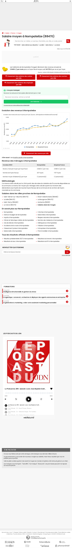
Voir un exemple (66, 255)
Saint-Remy (49, 44)
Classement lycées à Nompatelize (15, 228)
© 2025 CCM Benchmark (58, 534)
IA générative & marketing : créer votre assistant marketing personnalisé (29, 302)
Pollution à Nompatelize (46, 225)
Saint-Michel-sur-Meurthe (30, 44)
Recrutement (41, 532)
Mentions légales (37, 534)
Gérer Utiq (9, 534)
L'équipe (16, 532)
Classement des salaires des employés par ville (19, 83)
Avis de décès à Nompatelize (14, 223)
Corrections (29, 534)
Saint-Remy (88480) (11, 202)
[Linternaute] (45, 542)
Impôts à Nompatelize (11, 217)
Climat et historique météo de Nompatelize (19, 220)
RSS (24, 534)
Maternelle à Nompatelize (13, 231)
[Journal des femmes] (9, 542)
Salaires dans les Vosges (47, 205)
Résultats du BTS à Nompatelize (48, 241)
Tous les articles (17, 534)
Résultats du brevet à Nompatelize (50, 238)
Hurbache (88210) (44, 202)
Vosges (19, 33)
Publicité (29, 532)
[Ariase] (45, 546)
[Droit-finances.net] (62, 542)
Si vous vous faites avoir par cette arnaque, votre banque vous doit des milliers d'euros (30, 453)
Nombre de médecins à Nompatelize (50, 220)
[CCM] (27, 542)
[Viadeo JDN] (27, 546)
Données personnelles (51, 532)
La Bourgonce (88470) (45, 199)
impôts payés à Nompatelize (23, 157)
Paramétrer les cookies (64, 532)
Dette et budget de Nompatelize (15, 214)
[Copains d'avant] (9, 546)
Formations (9, 286)
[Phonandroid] (62, 546)
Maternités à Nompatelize (47, 214)
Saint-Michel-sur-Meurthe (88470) (16, 196)
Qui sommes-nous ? (7, 532)
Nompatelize (8, 212)
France (13, 33)
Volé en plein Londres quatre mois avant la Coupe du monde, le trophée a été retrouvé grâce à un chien (36, 461)
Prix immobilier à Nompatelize (48, 231)
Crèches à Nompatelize (46, 212)
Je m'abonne (34, 101)
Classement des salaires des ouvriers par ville (54, 77)
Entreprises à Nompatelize (47, 228)
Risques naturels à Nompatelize (48, 217)
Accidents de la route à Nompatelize (16, 225)
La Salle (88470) (9, 199)
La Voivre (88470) (10, 205)
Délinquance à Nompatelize (47, 223)
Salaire (7, 33)
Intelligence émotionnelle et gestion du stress (19, 291)
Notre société (22, 532)
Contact (34, 532)
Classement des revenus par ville (37, 153)
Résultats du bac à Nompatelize (15, 241)
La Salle (41, 44)
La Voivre (57, 44)
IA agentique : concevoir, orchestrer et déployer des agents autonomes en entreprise (34, 296)
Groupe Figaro (47, 534)
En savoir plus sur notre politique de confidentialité (16, 105)
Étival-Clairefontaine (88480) (48, 196)
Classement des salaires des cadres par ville (19, 77)
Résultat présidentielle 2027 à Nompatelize (18, 238)
